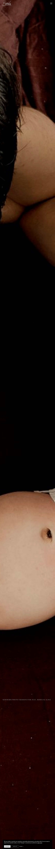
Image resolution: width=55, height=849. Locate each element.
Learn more (39, 842)
